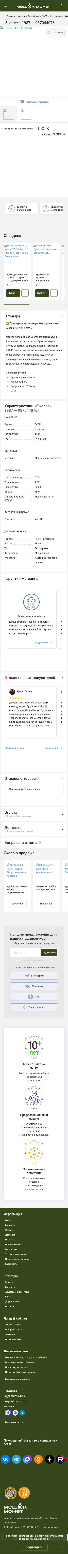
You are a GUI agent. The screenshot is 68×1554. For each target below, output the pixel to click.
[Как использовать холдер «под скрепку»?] (43, 562)
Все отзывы (51, 748)
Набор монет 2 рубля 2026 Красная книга (46, 888)
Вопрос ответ (12, 1249)
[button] (34, 316)
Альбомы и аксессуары (17, 1292)
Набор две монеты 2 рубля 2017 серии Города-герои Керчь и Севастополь (17, 277)
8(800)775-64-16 (15, 1396)
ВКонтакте (37, 986)
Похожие (58, 32)
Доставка (10, 1235)
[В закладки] (25, 293)
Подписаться (49, 952)
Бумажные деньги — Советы (19, 1362)
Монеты (9, 1282)
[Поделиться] (46, 128)
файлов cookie (42, 1539)
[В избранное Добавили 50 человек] (43, 128)
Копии (8, 1296)
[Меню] (5, 5)
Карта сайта (11, 1264)
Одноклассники (37, 1007)
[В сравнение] (40, 128)
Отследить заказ (13, 1339)
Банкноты (10, 1287)
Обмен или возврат (14, 1244)
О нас (8, 1220)
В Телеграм (37, 975)
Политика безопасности (17, 1259)
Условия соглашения (15, 1254)
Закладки (10, 1334)
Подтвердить (34, 1547)
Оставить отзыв (15, 748)
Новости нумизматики (16, 1367)
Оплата (9, 1239)
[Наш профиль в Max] (8, 1414)
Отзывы (9, 1230)
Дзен (37, 996)
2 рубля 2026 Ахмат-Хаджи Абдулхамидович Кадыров (17, 889)
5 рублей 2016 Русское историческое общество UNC (43, 277)
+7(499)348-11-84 (15, 1401)
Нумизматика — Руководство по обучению (26, 1357)
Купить (12, 293)
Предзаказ (17, 903)
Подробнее (41, 642)
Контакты (10, 1225)
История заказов (13, 1329)
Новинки (9, 1306)
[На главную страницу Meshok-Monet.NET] (34, 5)
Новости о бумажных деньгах (20, 1372)
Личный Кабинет (13, 1324)
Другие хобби (12, 1301)
